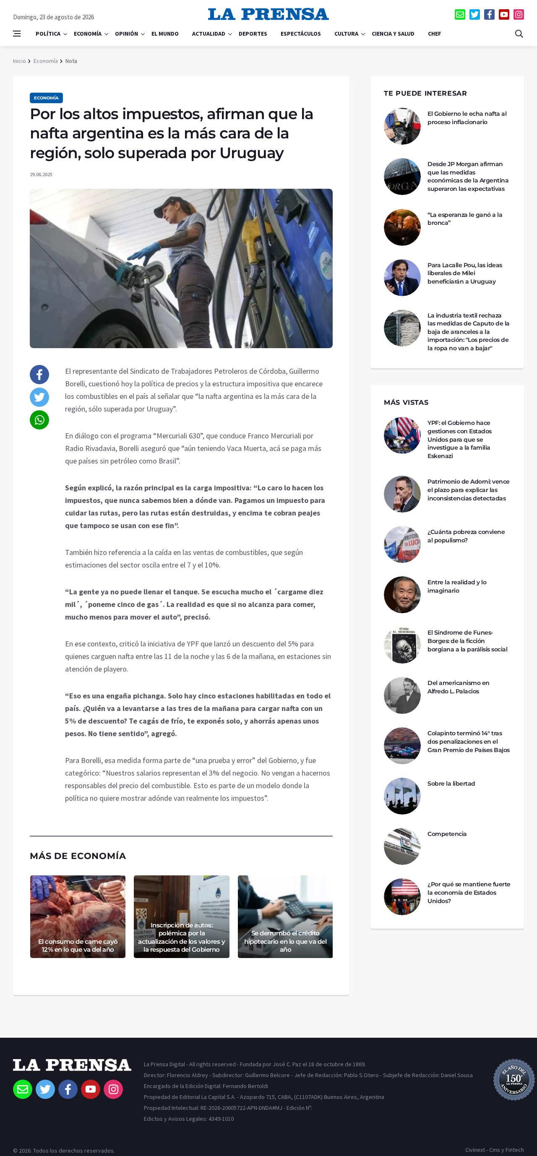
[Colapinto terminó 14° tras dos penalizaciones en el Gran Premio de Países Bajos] (402, 745)
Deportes (253, 33)
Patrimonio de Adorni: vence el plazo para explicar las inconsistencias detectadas (469, 490)
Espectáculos (301, 33)
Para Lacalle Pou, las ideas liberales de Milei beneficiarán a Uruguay (465, 273)
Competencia (447, 834)
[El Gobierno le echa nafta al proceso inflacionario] (402, 126)
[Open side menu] (17, 33)
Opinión (126, 33)
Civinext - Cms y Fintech (494, 1149)
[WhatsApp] (39, 420)
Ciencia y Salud (393, 33)
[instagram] (519, 14)
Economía (88, 33)
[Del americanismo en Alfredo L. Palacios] (402, 695)
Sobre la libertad (451, 783)
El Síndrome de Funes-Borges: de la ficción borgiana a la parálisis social (467, 641)
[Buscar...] (519, 34)
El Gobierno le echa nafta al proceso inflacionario (467, 118)
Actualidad (208, 33)
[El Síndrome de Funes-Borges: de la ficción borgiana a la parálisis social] (402, 645)
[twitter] (474, 14)
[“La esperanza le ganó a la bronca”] (402, 227)
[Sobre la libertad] (402, 796)
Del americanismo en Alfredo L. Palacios (459, 687)
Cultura (346, 33)
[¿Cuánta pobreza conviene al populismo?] (402, 544)
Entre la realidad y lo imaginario (457, 586)
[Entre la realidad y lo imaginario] (402, 594)
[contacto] (460, 14)
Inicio (19, 61)
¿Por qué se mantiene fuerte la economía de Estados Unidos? (469, 892)
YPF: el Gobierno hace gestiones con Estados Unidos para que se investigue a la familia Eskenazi (460, 439)
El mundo (165, 33)
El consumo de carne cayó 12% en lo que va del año (78, 945)
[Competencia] (402, 846)
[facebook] (489, 14)
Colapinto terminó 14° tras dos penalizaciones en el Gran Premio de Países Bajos (469, 741)
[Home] (72, 1069)
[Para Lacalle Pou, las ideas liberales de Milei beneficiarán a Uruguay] (402, 277)
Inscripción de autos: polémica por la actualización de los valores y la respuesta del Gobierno (181, 937)
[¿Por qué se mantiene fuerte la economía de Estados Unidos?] (402, 896)
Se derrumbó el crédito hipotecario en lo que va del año (285, 941)
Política (48, 33)
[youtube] (504, 14)
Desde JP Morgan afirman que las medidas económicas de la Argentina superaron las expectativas (468, 176)
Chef (434, 33)
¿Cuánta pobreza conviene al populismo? (466, 536)
